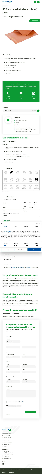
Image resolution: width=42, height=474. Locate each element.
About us (5, 446)
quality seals (28, 267)
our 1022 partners (7, 231)
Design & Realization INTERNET (8, 472)
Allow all (34, 249)
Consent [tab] (5, 226)
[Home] (3, 6)
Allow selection (21, 249)
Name (24, 344)
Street (8, 364)
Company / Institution (10, 354)
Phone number (9, 379)
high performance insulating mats (17, 267)
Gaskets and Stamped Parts (8, 440)
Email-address (25, 379)
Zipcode (8, 369)
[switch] (15, 245)
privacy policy (21, 401)
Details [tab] (16, 226)
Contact (12, 469)
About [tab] (36, 226)
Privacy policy (31, 469)
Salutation (8, 339)
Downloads (7, 469)
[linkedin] (3, 464)
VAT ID (24, 354)
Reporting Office (25, 469)
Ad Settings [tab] (26, 226)
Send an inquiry (35, 20)
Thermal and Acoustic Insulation (9, 439)
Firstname (8, 344)
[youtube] (5, 464)
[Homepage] (7, 2)
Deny (8, 249)
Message (8, 389)
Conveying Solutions (7, 437)
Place (24, 369)
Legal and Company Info (18, 469)
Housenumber (25, 364)
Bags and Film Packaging (8, 442)
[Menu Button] (38, 2)
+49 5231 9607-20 (8, 97)
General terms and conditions (6, 470)
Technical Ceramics (7, 444)
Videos (3, 469)
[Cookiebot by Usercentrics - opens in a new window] (36, 223)
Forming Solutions (7, 435)
